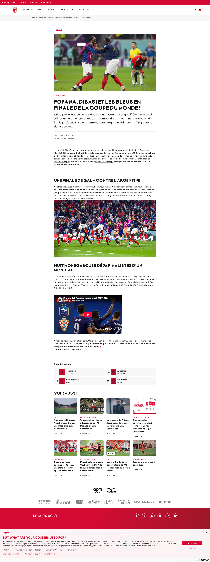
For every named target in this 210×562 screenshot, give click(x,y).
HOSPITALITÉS (46, 2)
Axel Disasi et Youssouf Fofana (87, 187)
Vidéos (89, 10)
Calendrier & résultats (58, 10)
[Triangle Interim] (94, 502)
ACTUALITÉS (28, 10)
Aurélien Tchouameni (122, 187)
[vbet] (63, 502)
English (6, 533)
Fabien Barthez (72, 285)
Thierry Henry (88, 285)
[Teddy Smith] (109, 502)
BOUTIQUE (34, 2)
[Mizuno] (112, 490)
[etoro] (165, 502)
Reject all (192, 548)
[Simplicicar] (144, 502)
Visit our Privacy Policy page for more (40, 554)
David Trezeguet (104, 285)
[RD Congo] (45, 502)
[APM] (97, 490)
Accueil (34, 18)
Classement (78, 10)
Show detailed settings (12, 554)
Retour (59, 30)
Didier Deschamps (104, 162)
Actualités (42, 18)
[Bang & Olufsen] (124, 502)
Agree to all (192, 543)
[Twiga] (79, 502)
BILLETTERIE (22, 2)
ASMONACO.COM (8, 2)
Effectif (40, 10)
